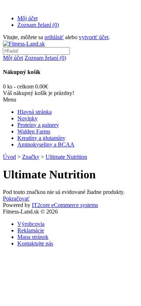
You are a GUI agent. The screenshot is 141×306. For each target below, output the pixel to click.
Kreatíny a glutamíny (41, 138)
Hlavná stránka (34, 112)
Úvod (9, 157)
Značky (30, 157)
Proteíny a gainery (38, 125)
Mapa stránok (32, 237)
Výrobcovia (30, 224)
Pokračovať (16, 198)
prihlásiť (54, 37)
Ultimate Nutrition (66, 157)
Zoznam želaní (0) (38, 25)
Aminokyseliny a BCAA (45, 144)
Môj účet (27, 18)
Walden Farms (33, 131)
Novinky (27, 118)
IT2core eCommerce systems (65, 205)
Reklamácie (30, 230)
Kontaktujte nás (35, 243)
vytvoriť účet (93, 37)
